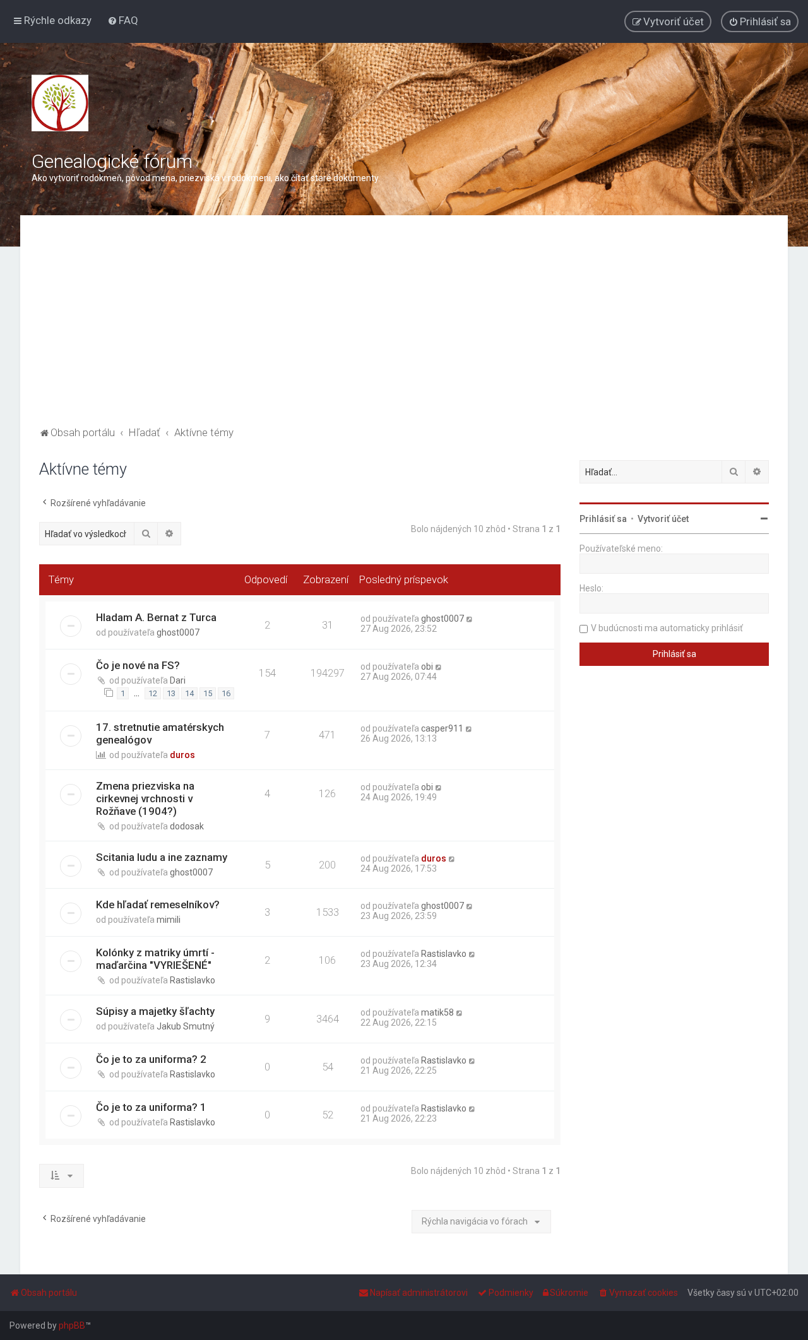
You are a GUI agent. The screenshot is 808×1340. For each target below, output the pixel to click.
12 (152, 693)
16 (226, 693)
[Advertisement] (404, 328)
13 (171, 693)
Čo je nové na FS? (138, 665)
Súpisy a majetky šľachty (155, 1011)
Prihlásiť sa (603, 519)
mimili (169, 920)
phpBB (72, 1325)
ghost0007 (178, 632)
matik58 (437, 1012)
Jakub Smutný (186, 1026)
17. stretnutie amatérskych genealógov (160, 733)
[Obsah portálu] (60, 102)
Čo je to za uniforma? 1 (151, 1107)
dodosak (187, 826)
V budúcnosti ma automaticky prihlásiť (667, 628)
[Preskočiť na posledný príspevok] (470, 619)
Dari (178, 680)
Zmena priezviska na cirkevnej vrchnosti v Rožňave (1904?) (145, 798)
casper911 (442, 728)
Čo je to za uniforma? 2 (151, 1059)
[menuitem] (122, 20)
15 (207, 693)
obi (427, 666)
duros (182, 755)
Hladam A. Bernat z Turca (156, 617)
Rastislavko (192, 980)
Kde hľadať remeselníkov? (158, 904)
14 (189, 693)
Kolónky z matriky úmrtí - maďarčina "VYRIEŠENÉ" (155, 958)
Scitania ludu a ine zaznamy (161, 857)
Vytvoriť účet (663, 519)
